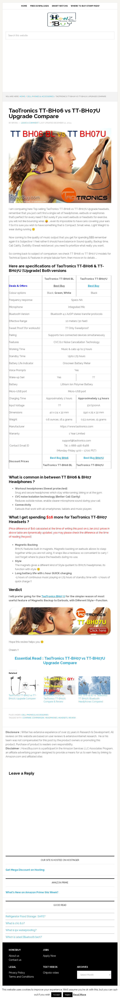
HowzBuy (60, 20)
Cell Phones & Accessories (35, 715)
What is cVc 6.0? (15, 923)
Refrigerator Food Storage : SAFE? (25, 916)
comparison (38, 718)
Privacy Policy (17, 972)
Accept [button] (56, 995)
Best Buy (55, 457)
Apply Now (49, 955)
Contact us (15, 959)
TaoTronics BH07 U (53, 596)
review (72, 718)
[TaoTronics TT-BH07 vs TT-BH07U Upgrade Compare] (24, 685)
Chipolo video (51, 972)
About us (14, 955)
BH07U (99, 457)
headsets (63, 718)
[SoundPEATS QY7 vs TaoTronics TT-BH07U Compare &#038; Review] (59, 685)
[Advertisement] (59, 68)
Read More (79, 994)
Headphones (51, 718)
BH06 (64, 457)
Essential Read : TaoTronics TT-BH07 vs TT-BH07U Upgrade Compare (60, 660)
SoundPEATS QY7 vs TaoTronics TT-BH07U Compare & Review (55, 698)
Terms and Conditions (21, 976)
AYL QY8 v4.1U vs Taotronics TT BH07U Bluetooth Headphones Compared (92, 698)
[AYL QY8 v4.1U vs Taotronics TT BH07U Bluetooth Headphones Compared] (94, 685)
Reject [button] (68, 995)
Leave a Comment (29, 123)
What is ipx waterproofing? (21, 930)
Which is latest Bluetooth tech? (24, 937)
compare (26, 718)
